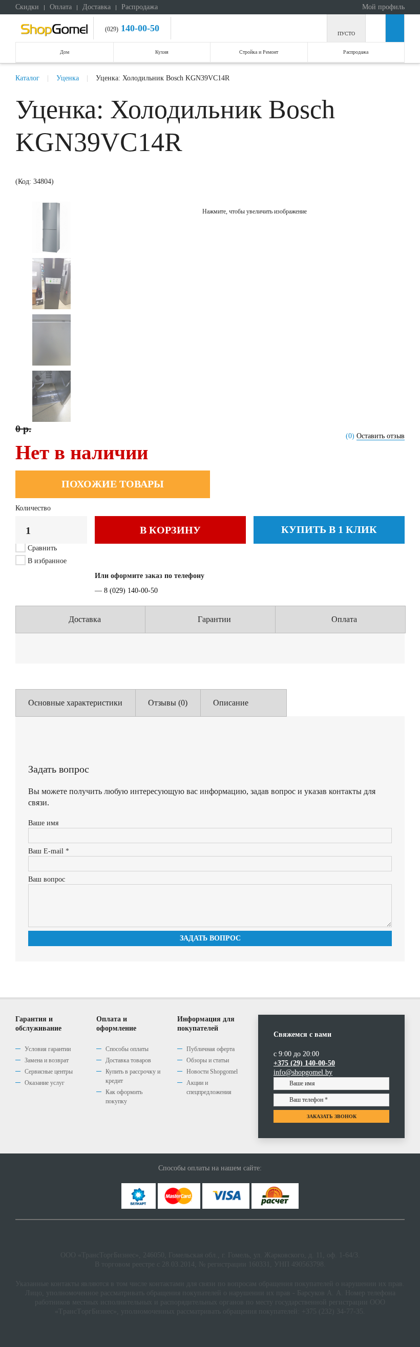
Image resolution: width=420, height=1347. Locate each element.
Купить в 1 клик (329, 529)
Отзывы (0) (167, 702)
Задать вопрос (210, 938)
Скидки (27, 7)
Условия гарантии (48, 1049)
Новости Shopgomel (212, 1071)
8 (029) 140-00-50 (131, 590)
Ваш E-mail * (48, 851)
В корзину (170, 530)
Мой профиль (382, 7)
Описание (230, 702)
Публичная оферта (210, 1049)
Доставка (96, 7)
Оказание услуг (45, 1082)
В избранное (46, 561)
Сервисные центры (49, 1071)
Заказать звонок (331, 1116)
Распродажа (139, 7)
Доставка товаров (128, 1060)
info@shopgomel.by (303, 1072)
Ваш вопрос (46, 879)
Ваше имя (43, 823)
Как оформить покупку (124, 1096)
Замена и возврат (47, 1060)
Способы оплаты (127, 1049)
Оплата (61, 7)
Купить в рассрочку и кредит (133, 1076)
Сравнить (42, 548)
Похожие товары (112, 483)
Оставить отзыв (380, 436)
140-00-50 (138, 28)
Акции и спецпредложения (209, 1087)
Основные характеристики (75, 702)
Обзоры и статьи (207, 1060)
